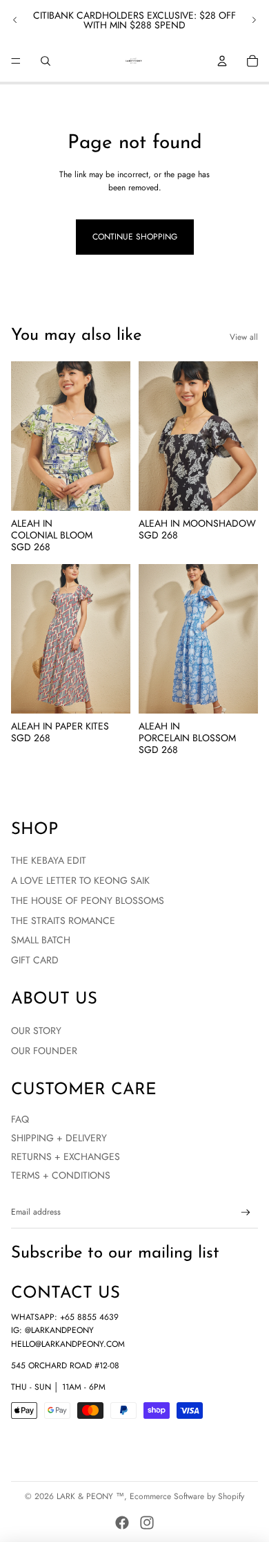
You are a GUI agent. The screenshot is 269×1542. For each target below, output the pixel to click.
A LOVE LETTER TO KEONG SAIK (80, 880)
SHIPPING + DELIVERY (59, 1138)
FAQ (20, 1119)
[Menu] (16, 61)
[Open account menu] (222, 61)
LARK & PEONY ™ (90, 1496)
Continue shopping (134, 236)
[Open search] (45, 61)
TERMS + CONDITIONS (60, 1175)
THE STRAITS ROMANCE (63, 920)
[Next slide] (254, 20)
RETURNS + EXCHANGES (65, 1156)
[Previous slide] (15, 20)
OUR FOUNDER (44, 1051)
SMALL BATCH (40, 940)
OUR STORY (36, 1030)
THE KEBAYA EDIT (48, 860)
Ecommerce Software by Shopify (187, 1496)
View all (244, 337)
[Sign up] (246, 1213)
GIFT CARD (35, 960)
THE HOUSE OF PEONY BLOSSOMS (87, 900)
